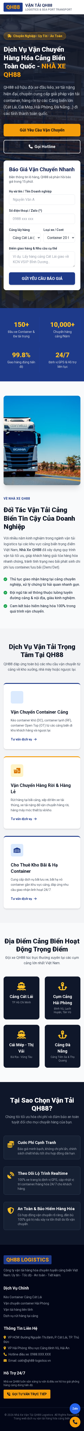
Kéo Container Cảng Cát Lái (23, 1297)
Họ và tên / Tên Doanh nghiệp (30, 191)
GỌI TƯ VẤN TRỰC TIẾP (29, 1394)
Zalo (75, 1408)
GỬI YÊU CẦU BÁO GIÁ (42, 278)
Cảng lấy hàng (19, 230)
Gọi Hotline (44, 146)
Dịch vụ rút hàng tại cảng (21, 1316)
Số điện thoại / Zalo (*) (25, 210)
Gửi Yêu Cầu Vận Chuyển (42, 130)
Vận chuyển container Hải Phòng (26, 1303)
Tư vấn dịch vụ (21, 739)
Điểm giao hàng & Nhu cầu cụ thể (33, 248)
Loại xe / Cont (53, 230)
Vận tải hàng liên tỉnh (18, 1309)
